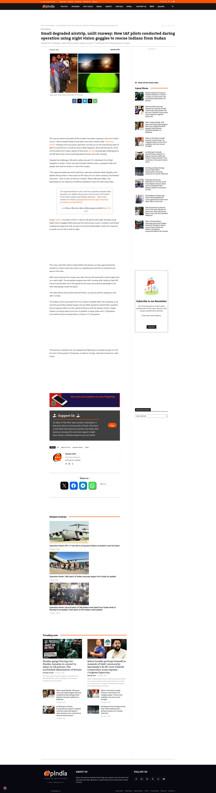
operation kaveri (78, 447)
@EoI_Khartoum (102, 200)
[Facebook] (161, 1)
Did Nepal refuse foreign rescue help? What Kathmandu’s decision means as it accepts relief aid (113, 710)
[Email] (90, 101)
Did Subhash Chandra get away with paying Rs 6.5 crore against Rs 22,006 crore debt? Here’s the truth (156, 198)
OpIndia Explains (92, 657)
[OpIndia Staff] (57, 458)
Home (43, 25)
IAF (58, 447)
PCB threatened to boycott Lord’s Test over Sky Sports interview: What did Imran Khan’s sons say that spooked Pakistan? (156, 211)
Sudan (87, 447)
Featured (45, 657)
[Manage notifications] (5, 788)
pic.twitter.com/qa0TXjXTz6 (71, 202)
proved (92, 151)
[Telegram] (84, 101)
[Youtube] (173, 1)
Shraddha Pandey (48, 673)
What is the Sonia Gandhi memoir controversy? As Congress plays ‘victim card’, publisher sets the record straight (112, 695)
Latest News (141, 88)
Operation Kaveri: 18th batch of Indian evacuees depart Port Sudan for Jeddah (83, 576)
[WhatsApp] (171, 1)
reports (58, 220)
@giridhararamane (87, 200)
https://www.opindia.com (72, 457)
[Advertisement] (97, 738)
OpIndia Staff (115, 49)
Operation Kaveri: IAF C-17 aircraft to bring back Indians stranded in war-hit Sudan (85, 545)
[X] (168, 1)
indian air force (65, 447)
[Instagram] (163, 1)
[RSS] (166, 1)
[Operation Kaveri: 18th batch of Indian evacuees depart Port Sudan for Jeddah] (86, 563)
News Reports (50, 25)
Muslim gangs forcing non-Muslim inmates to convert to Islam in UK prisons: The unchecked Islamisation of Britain (62, 665)
